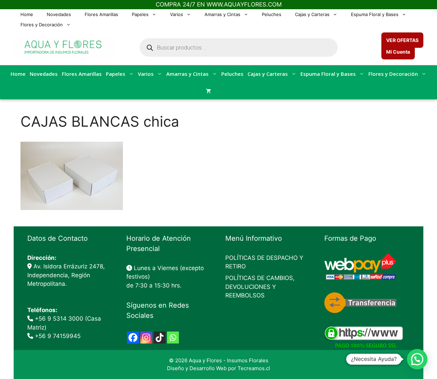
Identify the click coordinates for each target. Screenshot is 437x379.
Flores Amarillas (101, 14)
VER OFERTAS (402, 40)
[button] (417, 359)
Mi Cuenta (398, 52)
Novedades (59, 14)
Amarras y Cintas (222, 14)
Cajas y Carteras (312, 14)
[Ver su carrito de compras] (208, 90)
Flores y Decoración (41, 24)
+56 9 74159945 (58, 336)
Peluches (271, 14)
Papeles (140, 14)
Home (26, 14)
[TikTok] (160, 337)
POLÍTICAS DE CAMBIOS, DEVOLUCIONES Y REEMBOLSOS (260, 287)
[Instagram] (146, 337)
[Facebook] (133, 337)
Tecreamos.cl (254, 368)
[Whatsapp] (173, 337)
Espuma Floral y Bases (374, 14)
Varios (176, 14)
